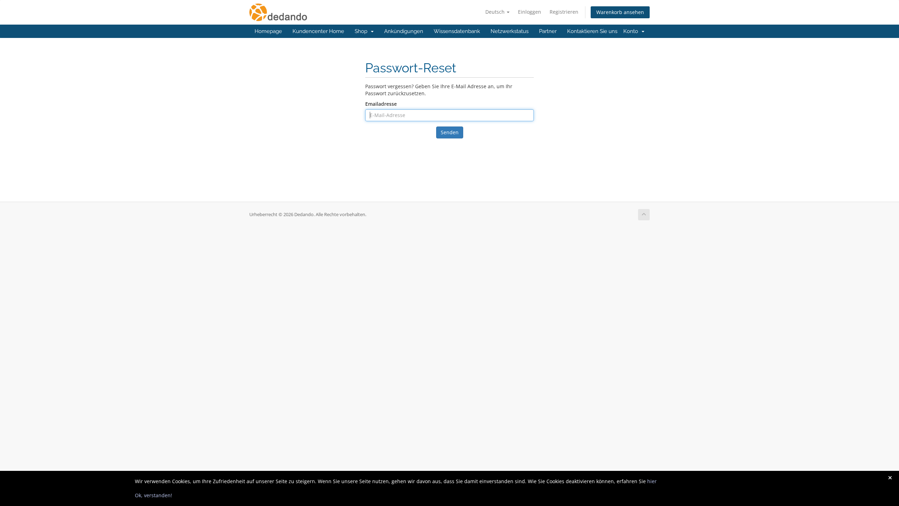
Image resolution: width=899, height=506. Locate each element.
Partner (548, 31)
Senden (450, 132)
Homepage (268, 31)
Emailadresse (381, 103)
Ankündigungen (403, 31)
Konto (632, 31)
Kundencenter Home (318, 31)
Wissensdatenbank (457, 31)
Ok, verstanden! (153, 495)
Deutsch (495, 11)
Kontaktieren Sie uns (592, 31)
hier (652, 481)
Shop (362, 31)
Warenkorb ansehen (620, 12)
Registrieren (564, 11)
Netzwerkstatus (510, 31)
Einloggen (529, 11)
